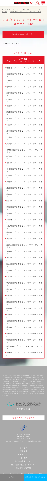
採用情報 (23, 451)
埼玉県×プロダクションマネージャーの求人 (24, 132)
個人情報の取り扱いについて (23, 464)
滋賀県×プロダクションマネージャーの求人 (24, 214)
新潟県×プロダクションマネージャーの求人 (24, 157)
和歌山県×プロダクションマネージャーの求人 (24, 246)
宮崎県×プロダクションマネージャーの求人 (24, 341)
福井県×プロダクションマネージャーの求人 (24, 170)
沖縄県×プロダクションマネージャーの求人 (24, 353)
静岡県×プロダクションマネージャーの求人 (24, 195)
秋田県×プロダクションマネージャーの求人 (24, 94)
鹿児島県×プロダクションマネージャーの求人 (24, 347)
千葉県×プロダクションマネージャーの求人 (24, 138)
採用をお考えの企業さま (24, 417)
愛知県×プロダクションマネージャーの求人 (24, 201)
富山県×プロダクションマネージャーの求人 (24, 163)
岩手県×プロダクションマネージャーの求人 (24, 81)
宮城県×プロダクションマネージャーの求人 (24, 87)
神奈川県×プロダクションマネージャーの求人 (24, 151)
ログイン (12, 477)
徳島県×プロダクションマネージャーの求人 (24, 284)
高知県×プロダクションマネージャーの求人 (24, 303)
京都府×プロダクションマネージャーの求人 (24, 220)
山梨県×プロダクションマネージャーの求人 (24, 176)
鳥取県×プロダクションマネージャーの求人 (24, 252)
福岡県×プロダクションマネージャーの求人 (24, 309)
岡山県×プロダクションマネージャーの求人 (24, 265)
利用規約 (23, 458)
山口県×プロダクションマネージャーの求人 (24, 277)
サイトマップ (23, 454)
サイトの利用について (23, 461)
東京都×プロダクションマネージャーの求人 (24, 144)
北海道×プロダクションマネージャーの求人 (24, 68)
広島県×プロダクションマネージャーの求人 (24, 271)
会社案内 (23, 447)
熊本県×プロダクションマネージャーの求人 (24, 328)
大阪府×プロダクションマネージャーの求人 (24, 227)
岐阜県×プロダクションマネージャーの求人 (24, 189)
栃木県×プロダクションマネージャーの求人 (24, 119)
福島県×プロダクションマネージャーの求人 (24, 106)
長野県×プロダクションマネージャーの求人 (24, 182)
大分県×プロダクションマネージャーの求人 (24, 334)
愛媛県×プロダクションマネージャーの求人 (24, 296)
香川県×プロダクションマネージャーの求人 (24, 290)
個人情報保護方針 (23, 468)
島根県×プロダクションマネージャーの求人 (24, 258)
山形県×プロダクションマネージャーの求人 (24, 100)
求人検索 (37, 4)
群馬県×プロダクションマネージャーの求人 (24, 125)
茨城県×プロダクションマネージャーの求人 (24, 113)
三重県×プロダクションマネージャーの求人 (24, 208)
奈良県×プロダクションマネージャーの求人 (24, 239)
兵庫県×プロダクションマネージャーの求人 (24, 233)
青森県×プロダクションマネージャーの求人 (24, 75)
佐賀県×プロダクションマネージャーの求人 (24, 315)
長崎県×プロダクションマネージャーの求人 (24, 322)
